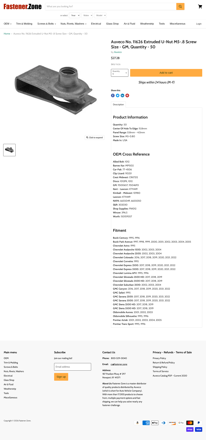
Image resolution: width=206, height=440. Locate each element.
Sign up (61, 376)
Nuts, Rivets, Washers (73, 23)
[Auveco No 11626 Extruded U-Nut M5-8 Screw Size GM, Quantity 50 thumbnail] (9, 150)
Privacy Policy (159, 358)
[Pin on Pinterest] (127, 95)
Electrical (96, 23)
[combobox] (110, 6)
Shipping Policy (160, 367)
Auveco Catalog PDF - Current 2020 (170, 375)
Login (198, 23)
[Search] (180, 6)
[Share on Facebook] (113, 95)
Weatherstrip (147, 23)
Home (7, 33)
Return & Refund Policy (164, 362)
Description (118, 104)
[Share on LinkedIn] (122, 95)
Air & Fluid (129, 23)
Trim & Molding (24, 23)
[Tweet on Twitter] (117, 95)
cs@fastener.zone (119, 364)
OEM (7, 23)
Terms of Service (161, 371)
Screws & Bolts (45, 23)
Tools (162, 23)
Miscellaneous (177, 23)
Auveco (118, 52)
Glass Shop (112, 23)
